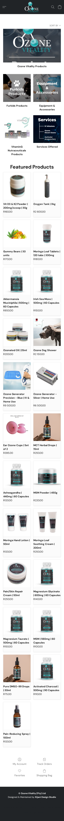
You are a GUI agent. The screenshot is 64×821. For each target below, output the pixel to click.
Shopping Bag (44, 775)
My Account (19, 764)
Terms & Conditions (23, 802)
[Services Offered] (47, 129)
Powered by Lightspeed (32, 812)
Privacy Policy (43, 802)
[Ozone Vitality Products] (32, 45)
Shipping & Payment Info (15, 807)
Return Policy (37, 807)
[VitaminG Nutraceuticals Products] (17, 129)
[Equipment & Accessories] (47, 88)
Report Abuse (54, 807)
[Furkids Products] (17, 88)
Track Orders (44, 764)
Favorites (19, 775)
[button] (32, 7)
